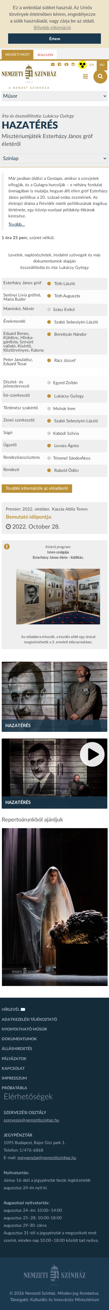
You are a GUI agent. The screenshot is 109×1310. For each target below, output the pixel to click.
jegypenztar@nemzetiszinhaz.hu (47, 1158)
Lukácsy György (68, 396)
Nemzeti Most (17, 54)
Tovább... (16, 224)
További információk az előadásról (37, 488)
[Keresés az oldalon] (100, 77)
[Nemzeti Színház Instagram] (73, 64)
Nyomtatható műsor (24, 1029)
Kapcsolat (13, 1069)
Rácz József (64, 361)
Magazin (45, 54)
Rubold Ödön (66, 470)
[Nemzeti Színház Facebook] (59, 64)
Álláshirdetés (17, 1049)
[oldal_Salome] (55, 907)
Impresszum (14, 1078)
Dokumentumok (19, 1039)
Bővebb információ (52, 27)
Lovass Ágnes (66, 446)
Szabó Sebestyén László (75, 322)
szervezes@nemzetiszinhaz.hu (31, 1120)
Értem (54, 38)
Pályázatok (14, 1059)
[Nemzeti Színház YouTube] (66, 64)
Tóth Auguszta (66, 296)
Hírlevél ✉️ (13, 1010)
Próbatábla (14, 1088)
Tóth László (64, 284)
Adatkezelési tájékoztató (29, 1020)
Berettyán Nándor (70, 334)
